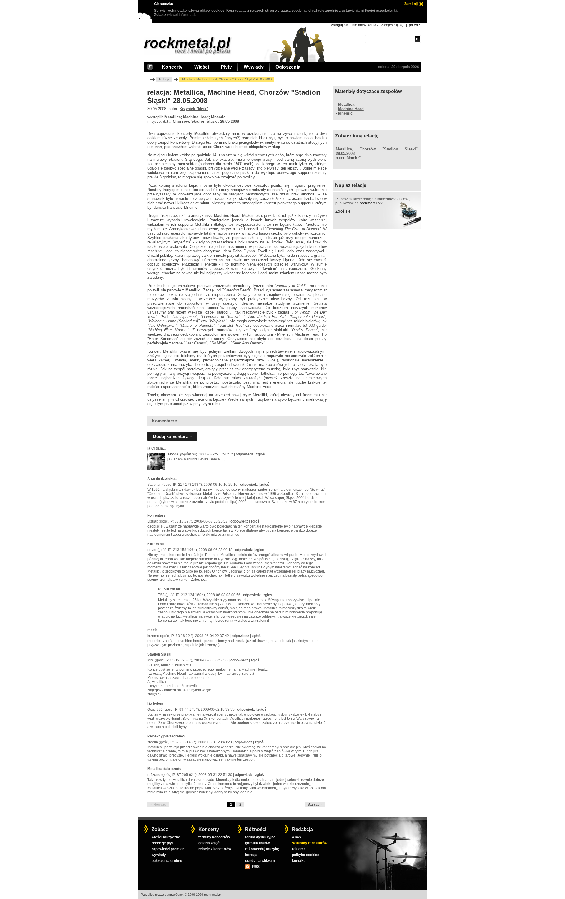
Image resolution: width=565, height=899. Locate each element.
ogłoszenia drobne (167, 861)
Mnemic (345, 113)
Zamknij (411, 4)
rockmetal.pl (370, 203)
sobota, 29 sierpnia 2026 (398, 67)
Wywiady (254, 66)
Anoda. (173, 454)
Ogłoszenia (287, 66)
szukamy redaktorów (309, 843)
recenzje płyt (162, 843)
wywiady (159, 855)
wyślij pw (188, 454)
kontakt (298, 861)
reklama (299, 849)
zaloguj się (340, 25)
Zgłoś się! (343, 211)
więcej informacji (181, 15)
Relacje (164, 79)
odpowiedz (244, 454)
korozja (251, 855)
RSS (255, 867)
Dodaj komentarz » (172, 436)
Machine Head (351, 109)
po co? (414, 25)
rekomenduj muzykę (262, 849)
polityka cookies (305, 855)
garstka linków (257, 843)
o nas (296, 837)
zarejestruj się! (392, 25)
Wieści (201, 66)
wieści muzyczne (166, 837)
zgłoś (260, 454)
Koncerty (172, 66)
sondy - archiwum (260, 861)
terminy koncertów (214, 837)
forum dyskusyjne (260, 837)
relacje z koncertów (214, 849)
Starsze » (315, 804)
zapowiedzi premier (168, 849)
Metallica (346, 104)
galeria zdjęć (209, 843)
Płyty (226, 66)
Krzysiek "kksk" (194, 109)
